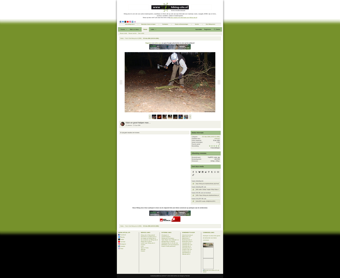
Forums (123, 29)
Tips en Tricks (144, 247)
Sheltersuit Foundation (168, 238)
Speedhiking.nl (186, 252)
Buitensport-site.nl (187, 241)
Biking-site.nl (185, 238)
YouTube (122, 241)
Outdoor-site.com (187, 249)
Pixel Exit (187, 275)
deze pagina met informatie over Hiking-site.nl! (184, 17)
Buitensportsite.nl (187, 240)
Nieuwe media (123, 33)
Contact (143, 244)
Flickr (135, 22)
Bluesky (123, 22)
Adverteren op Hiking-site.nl (148, 236)
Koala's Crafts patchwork (168, 246)
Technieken (165, 24)
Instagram (130, 22)
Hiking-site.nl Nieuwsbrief (148, 235)
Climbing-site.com (187, 244)
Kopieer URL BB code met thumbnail (201, 192)
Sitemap (143, 249)
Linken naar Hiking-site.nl (148, 243)
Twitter (125, 22)
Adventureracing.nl (187, 235)
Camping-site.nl (186, 243)
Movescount (128, 22)
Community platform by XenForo (165, 275)
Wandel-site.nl (186, 254)
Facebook (120, 22)
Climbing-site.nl (186, 246)
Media (145, 29)
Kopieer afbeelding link (197, 181)
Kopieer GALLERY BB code (199, 198)
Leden (152, 29)
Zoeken (143, 251)
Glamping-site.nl (186, 247)
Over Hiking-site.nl (210, 24)
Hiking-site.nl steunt (146, 241)
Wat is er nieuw (134, 29)
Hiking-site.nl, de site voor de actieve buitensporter (170, 7)
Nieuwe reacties (132, 33)
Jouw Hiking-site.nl (129, 24)
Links (142, 246)
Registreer (148, 43)
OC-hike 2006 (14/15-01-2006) (211, 136)
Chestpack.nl (165, 235)
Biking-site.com (186, 236)
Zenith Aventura (166, 236)
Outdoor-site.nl (186, 251)
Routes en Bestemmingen (181, 24)
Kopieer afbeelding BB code (199, 187)
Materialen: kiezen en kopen (148, 24)
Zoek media (141, 33)
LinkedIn (132, 22)
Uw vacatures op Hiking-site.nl (149, 240)
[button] (126, 29)
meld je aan (157, 43)
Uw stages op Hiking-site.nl (148, 238)
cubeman (129, 125)
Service (197, 24)
